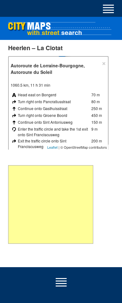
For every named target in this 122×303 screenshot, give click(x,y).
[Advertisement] (50, 204)
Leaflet (52, 147)
